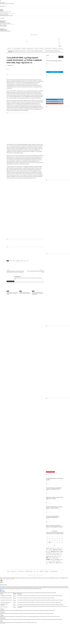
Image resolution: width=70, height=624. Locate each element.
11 (49, 538)
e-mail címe (2, 18)
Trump (50, 562)
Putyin (61, 559)
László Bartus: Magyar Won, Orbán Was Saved (52, 50)
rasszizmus (49, 561)
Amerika (47, 548)
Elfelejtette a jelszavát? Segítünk (6, 11)
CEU (60, 548)
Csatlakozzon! (60, 101)
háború (54, 553)
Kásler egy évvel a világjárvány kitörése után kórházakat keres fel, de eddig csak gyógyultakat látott (37, 293)
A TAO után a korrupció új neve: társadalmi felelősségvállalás (52, 517)
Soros (56, 561)
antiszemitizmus (52, 548)
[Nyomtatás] (21, 71)
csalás (47, 549)
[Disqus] (25, 307)
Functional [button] (1, 608)
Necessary (2, 590)
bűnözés (58, 548)
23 (62, 540)
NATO (60, 556)
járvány (47, 554)
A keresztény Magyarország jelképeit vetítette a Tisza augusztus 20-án (54, 488)
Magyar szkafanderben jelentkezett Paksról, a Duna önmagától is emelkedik (54, 526)
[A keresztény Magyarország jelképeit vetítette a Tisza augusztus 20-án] (54, 485)
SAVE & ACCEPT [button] (3, 623)
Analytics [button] (1, 614)
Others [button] (1, 620)
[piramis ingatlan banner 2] (25, 127)
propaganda (56, 559)
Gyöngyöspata (18, 260)
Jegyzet (11, 53)
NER (47, 557)
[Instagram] (59, 40)
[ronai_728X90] (25, 76)
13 (54, 538)
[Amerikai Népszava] (10, 278)
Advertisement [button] (2, 617)
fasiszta (49, 551)
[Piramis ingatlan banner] (25, 241)
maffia (60, 554)
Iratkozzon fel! (60, 103)
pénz (46, 561)
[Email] (18, 71)
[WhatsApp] (14, 71)
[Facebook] (59, 38)
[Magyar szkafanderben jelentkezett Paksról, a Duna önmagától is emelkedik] (54, 522)
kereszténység (51, 554)
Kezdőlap (8, 53)
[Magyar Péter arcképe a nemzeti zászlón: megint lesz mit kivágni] (54, 494)
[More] (23, 71)
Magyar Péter (56, 556)
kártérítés (22, 260)
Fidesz (57, 551)
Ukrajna (54, 562)
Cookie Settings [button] (2, 578)
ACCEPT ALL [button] (13, 578)
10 (47, 538)
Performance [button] (2, 611)
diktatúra (55, 549)
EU (46, 551)
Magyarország (52, 556)
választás (57, 562)
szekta (59, 561)
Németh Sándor (56, 557)
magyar (47, 556)
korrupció (54, 554)
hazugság (61, 551)
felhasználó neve (3, 6)
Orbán (27, 260)
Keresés (47, 55)
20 (54, 540)
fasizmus (14, 260)
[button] (27, 41)
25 (49, 542)
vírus (46, 564)
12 (52, 538)
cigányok (10, 260)
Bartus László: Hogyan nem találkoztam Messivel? (35, 50)
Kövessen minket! (60, 99)
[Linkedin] (16, 71)
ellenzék (60, 549)
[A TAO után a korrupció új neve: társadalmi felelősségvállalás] (54, 513)
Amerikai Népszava (10, 65)
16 (62, 538)
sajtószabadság (53, 561)
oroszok (52, 559)
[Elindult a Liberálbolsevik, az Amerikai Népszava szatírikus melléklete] (54, 504)
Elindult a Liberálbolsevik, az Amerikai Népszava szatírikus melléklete (54, 507)
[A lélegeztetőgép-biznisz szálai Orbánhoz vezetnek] (54, 475)
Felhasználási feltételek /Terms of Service (7, 13)
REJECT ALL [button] (8, 578)
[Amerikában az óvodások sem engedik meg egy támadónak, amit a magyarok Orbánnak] (12, 287)
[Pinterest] (12, 71)
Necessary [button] (2, 589)
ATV (55, 548)
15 (59, 538)
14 (57, 538)
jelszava (1, 9)
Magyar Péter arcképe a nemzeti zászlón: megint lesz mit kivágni (54, 498)
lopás (25, 260)
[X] (59, 41)
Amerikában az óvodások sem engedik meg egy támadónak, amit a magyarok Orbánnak (12, 293)
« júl (54, 545)
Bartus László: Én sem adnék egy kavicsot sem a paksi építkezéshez (16, 51)
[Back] (0, 1)
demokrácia (50, 549)
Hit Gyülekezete (49, 553)
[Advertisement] (25, 186)
